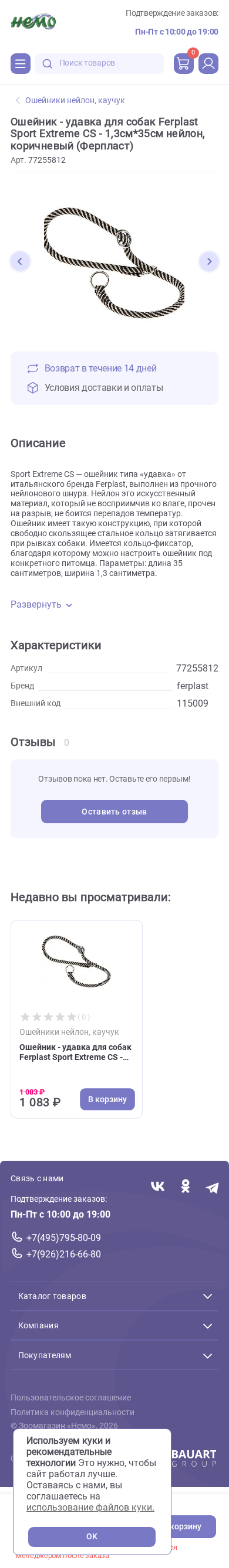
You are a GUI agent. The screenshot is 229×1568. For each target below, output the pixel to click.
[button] (20, 261)
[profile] (208, 63)
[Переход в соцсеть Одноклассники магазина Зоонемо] (185, 1187)
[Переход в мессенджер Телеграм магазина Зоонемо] (212, 1187)
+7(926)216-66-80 (63, 1254)
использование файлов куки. (90, 1507)
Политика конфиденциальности (72, 1412)
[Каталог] (21, 63)
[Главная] (33, 23)
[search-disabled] (47, 63)
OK (91, 1537)
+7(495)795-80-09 (63, 1237)
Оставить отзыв (114, 812)
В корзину (182, 1527)
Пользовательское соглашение (71, 1398)
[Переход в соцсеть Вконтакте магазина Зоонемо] (157, 1187)
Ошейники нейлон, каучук (75, 100)
